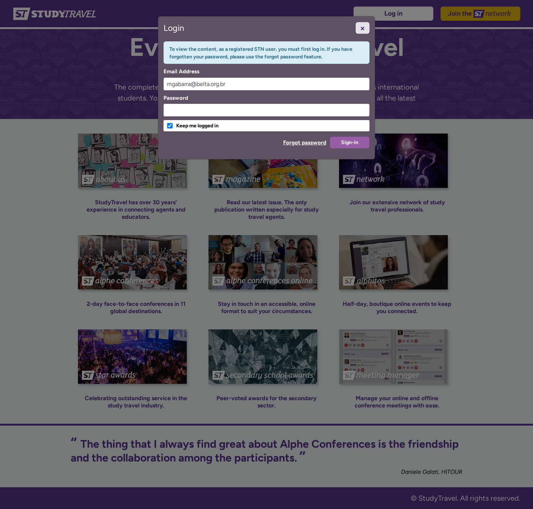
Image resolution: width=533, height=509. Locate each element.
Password (176, 98)
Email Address (181, 71)
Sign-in (349, 142)
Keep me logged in (197, 126)
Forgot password (304, 142)
